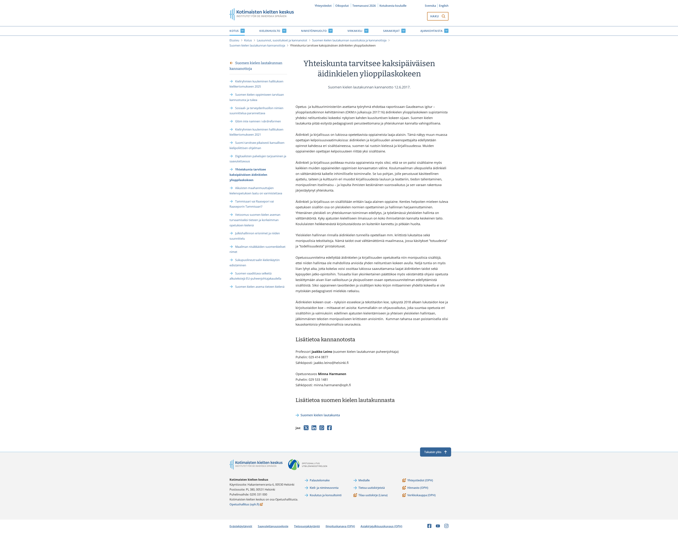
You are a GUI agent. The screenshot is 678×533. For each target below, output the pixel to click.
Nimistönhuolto (314, 31)
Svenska (430, 6)
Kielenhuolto (269, 31)
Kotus (234, 31)
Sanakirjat (391, 31)
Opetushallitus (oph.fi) (244, 504)
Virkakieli (354, 31)
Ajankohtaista (431, 31)
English (443, 6)
